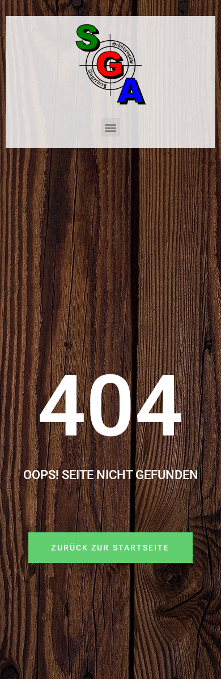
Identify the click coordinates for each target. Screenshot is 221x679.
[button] (110, 127)
